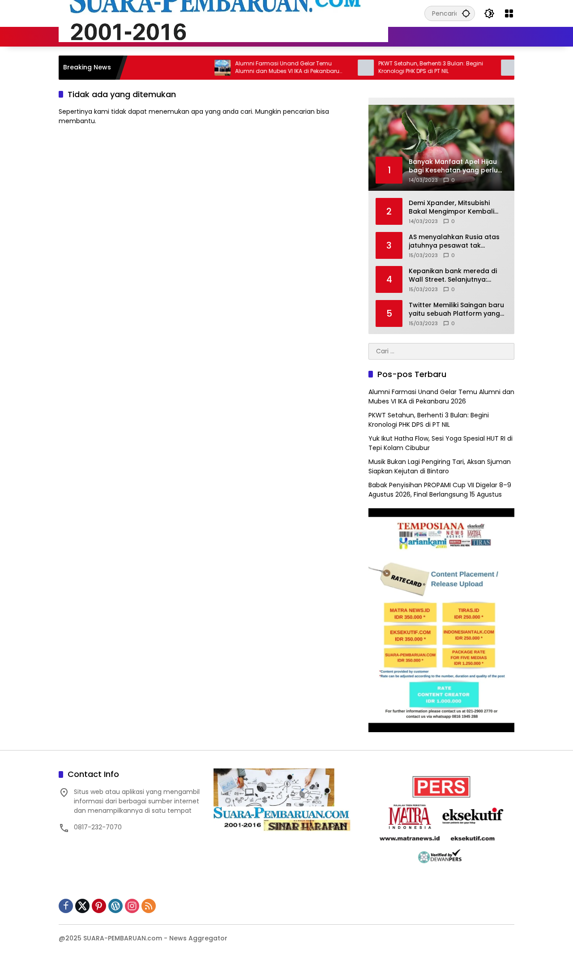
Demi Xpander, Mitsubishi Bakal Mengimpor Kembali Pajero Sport (451, 207)
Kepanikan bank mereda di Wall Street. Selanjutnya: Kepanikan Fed (453, 275)
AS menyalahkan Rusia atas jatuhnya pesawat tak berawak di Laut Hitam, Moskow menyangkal (454, 241)
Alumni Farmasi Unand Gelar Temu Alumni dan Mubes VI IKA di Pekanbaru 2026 (267, 67)
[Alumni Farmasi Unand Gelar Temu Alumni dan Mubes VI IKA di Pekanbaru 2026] (202, 68)
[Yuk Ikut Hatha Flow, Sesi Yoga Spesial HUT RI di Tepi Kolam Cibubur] (489, 68)
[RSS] (148, 906)
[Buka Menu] (509, 13)
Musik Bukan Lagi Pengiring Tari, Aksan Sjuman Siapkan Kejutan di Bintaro (439, 466)
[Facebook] (66, 906)
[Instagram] (132, 906)
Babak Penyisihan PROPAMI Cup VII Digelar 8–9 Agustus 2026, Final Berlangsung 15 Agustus (439, 490)
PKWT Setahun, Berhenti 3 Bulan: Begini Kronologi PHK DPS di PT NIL (410, 67)
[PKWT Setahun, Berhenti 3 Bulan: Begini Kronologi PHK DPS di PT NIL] (346, 68)
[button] (466, 13)
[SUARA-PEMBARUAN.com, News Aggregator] (223, 13)
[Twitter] (82, 906)
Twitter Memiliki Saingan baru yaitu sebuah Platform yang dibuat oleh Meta (456, 309)
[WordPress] (115, 906)
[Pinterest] (99, 906)
